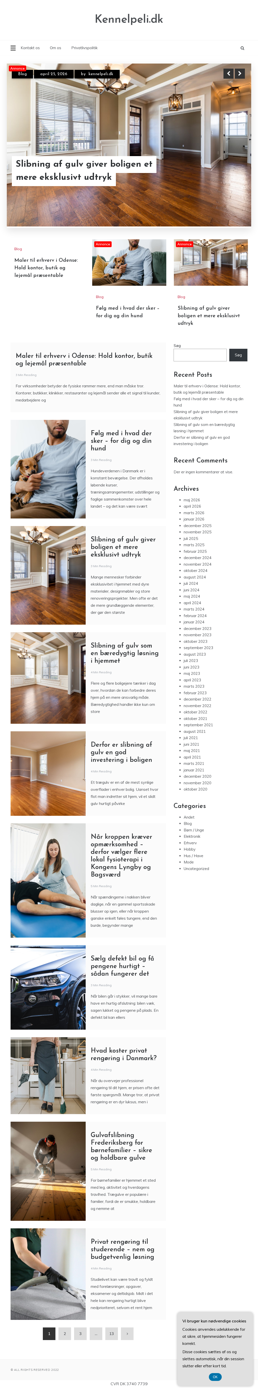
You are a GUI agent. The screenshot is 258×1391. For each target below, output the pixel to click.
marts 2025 (194, 544)
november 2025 (197, 532)
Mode (189, 862)
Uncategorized (196, 868)
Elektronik (192, 836)
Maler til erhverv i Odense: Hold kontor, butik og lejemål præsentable (46, 268)
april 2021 (192, 757)
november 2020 (197, 782)
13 (111, 1333)
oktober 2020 (195, 789)
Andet (189, 817)
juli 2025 (191, 538)
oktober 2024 (195, 570)
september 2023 (198, 647)
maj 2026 (192, 500)
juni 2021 (191, 744)
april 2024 (192, 602)
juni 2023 (191, 667)
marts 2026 (194, 512)
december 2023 (197, 628)
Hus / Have (193, 855)
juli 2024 (191, 583)
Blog (22, 74)
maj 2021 (192, 750)
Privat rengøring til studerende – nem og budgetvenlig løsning (123, 1250)
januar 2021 (194, 770)
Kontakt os (30, 47)
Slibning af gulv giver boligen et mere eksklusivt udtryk (209, 316)
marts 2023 (194, 686)
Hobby (190, 849)
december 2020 (197, 776)
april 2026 (192, 506)
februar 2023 (195, 692)
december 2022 (197, 699)
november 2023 (197, 634)
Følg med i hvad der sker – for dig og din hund (80, 171)
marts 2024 (194, 609)
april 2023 (192, 680)
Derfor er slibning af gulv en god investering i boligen (121, 753)
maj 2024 (192, 596)
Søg (177, 345)
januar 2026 (194, 519)
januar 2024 (194, 622)
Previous (228, 74)
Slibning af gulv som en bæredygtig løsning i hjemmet (125, 653)
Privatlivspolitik (84, 47)
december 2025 (197, 525)
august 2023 (195, 654)
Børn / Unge (194, 830)
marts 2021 (194, 763)
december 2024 (197, 557)
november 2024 (197, 564)
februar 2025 (195, 551)
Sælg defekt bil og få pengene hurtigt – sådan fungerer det (122, 966)
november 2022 (197, 705)
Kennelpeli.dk (129, 19)
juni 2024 (191, 590)
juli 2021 (191, 737)
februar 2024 (195, 615)
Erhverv (190, 843)
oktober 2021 (195, 718)
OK (215, 1377)
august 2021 (195, 731)
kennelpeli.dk (98, 74)
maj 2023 (192, 673)
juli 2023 (191, 660)
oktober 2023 (195, 641)
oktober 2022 (195, 712)
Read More (230, 171)
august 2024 (195, 577)
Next (240, 74)
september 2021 (198, 724)
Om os (55, 47)
